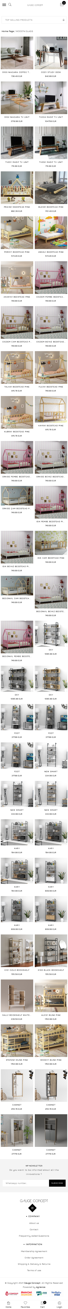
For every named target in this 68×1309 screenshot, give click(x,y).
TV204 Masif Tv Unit (51, 117)
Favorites (25, 1307)
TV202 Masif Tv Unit (51, 162)
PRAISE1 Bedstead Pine (17, 207)
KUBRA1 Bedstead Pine (17, 431)
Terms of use (34, 1270)
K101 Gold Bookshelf (17, 970)
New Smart (51, 771)
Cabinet (17, 1105)
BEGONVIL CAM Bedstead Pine (19, 598)
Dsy (51, 650)
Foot (17, 733)
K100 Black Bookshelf (51, 970)
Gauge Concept (32, 1282)
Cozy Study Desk (51, 72)
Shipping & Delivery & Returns (34, 1264)
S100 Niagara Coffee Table (18, 72)
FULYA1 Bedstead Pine (51, 387)
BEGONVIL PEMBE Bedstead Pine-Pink (23, 656)
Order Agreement (34, 1257)
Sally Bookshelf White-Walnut (21, 1015)
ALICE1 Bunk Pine (51, 1015)
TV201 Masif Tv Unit (17, 162)
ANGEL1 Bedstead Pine (51, 252)
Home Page (8, 31)
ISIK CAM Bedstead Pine (51, 558)
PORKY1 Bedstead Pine (17, 252)
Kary (17, 848)
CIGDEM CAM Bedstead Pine (18, 341)
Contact (34, 1229)
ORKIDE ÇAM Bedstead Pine (17, 508)
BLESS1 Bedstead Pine (51, 207)
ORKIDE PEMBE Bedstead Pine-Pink (22, 476)
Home (8, 1307)
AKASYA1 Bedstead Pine (17, 297)
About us (34, 1223)
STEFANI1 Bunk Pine (17, 1060)
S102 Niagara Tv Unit (17, 117)
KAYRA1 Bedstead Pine (51, 425)
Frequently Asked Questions (34, 1235)
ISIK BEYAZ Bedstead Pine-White (20, 566)
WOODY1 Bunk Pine (51, 1060)
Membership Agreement (34, 1251)
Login (59, 1307)
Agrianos (40, 1287)
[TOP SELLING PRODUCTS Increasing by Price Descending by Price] (34, 20)
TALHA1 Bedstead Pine (17, 387)
